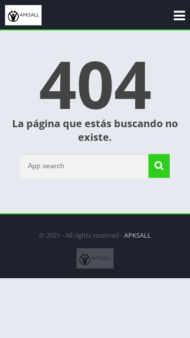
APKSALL (137, 235)
